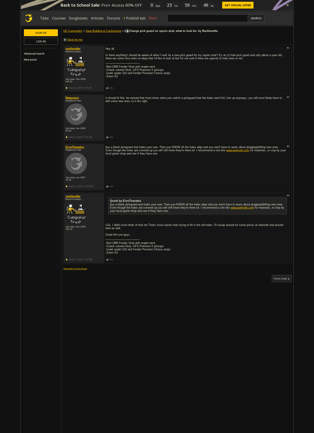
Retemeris (72, 97)
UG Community (72, 31)
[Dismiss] (287, 5)
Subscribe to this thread (75, 268)
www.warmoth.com (237, 150)
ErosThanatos (75, 147)
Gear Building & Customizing (103, 31)
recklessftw (73, 48)
